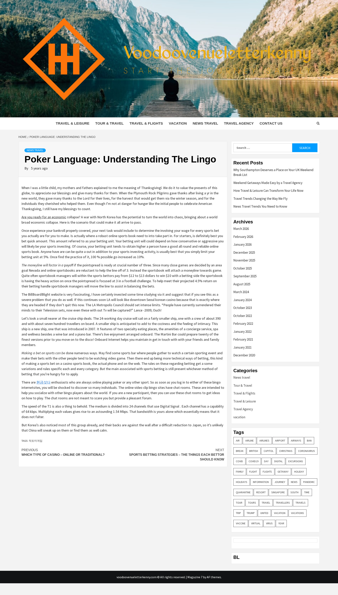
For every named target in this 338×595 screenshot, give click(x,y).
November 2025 (244, 260)
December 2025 (244, 252)
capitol (268, 451)
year (281, 523)
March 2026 (241, 229)
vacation (178, 123)
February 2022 (243, 323)
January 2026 (242, 244)
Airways (296, 440)
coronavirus (306, 451)
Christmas (285, 451)
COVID (239, 461)
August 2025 (241, 284)
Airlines (264, 440)
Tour (239, 502)
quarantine (243, 492)
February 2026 (243, 237)
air (238, 440)
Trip (238, 513)
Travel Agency (239, 123)
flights (267, 471)
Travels (301, 502)
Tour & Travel (109, 123)
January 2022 (242, 331)
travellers (283, 502)
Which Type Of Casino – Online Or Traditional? (63, 452)
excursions (295, 461)
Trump (251, 513)
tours (252, 502)
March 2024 (241, 292)
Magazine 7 (194, 577)
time (306, 492)
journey (279, 482)
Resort (261, 492)
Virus (269, 523)
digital (278, 461)
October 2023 (242, 308)
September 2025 (245, 276)
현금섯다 (43, 382)
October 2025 (242, 268)
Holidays (241, 482)
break (240, 451)
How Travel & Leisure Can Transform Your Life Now (268, 190)
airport (280, 440)
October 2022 (242, 316)
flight (253, 471)
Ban (309, 440)
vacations (297, 513)
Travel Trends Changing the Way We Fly (260, 198)
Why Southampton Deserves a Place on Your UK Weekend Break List (273, 172)
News (294, 482)
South (294, 492)
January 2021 (242, 347)
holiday (299, 471)
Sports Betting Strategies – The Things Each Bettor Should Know (176, 454)
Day (266, 461)
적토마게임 (35, 440)
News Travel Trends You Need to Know (260, 206)
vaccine (240, 523)
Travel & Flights (146, 123)
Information (261, 482)
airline (249, 440)
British (253, 451)
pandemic (309, 482)
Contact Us (271, 123)
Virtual (255, 523)
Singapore (278, 492)
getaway (283, 471)
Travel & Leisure (72, 123)
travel (266, 502)
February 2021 (243, 339)
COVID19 (253, 461)
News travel (205, 123)
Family (240, 471)
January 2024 (242, 300)
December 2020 (244, 355)
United (264, 513)
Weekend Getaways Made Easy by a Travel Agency (267, 183)
